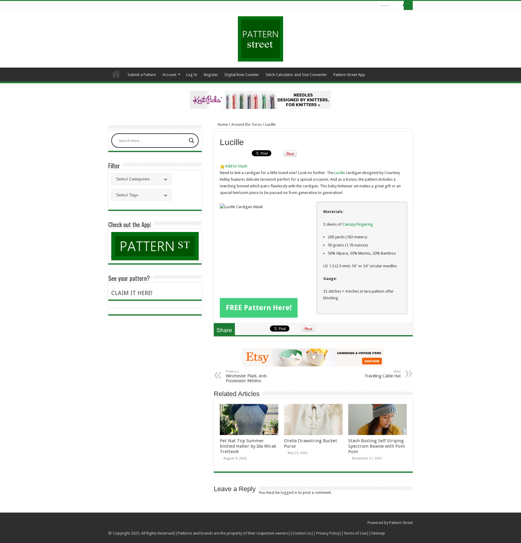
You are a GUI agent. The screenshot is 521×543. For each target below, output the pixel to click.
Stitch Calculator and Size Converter (296, 74)
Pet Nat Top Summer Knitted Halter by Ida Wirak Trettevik (248, 446)
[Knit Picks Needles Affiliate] (260, 99)
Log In (191, 74)
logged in (289, 492)
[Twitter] (360, 5)
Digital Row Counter (242, 74)
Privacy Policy (327, 533)
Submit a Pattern (142, 74)
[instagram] (372, 5)
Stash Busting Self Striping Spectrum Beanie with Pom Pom (376, 446)
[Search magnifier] (191, 140)
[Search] (408, 5)
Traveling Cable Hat (383, 374)
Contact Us (301, 533)
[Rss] (349, 5)
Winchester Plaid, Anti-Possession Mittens (247, 376)
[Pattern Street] (260, 36)
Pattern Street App (349, 74)
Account (169, 74)
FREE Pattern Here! (259, 307)
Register (211, 74)
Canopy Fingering (357, 224)
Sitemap (378, 533)
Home (116, 74)
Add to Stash (236, 166)
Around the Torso (246, 124)
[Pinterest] (366, 5)
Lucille (339, 172)
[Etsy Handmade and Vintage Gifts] (313, 357)
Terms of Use (355, 533)
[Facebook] (355, 5)
